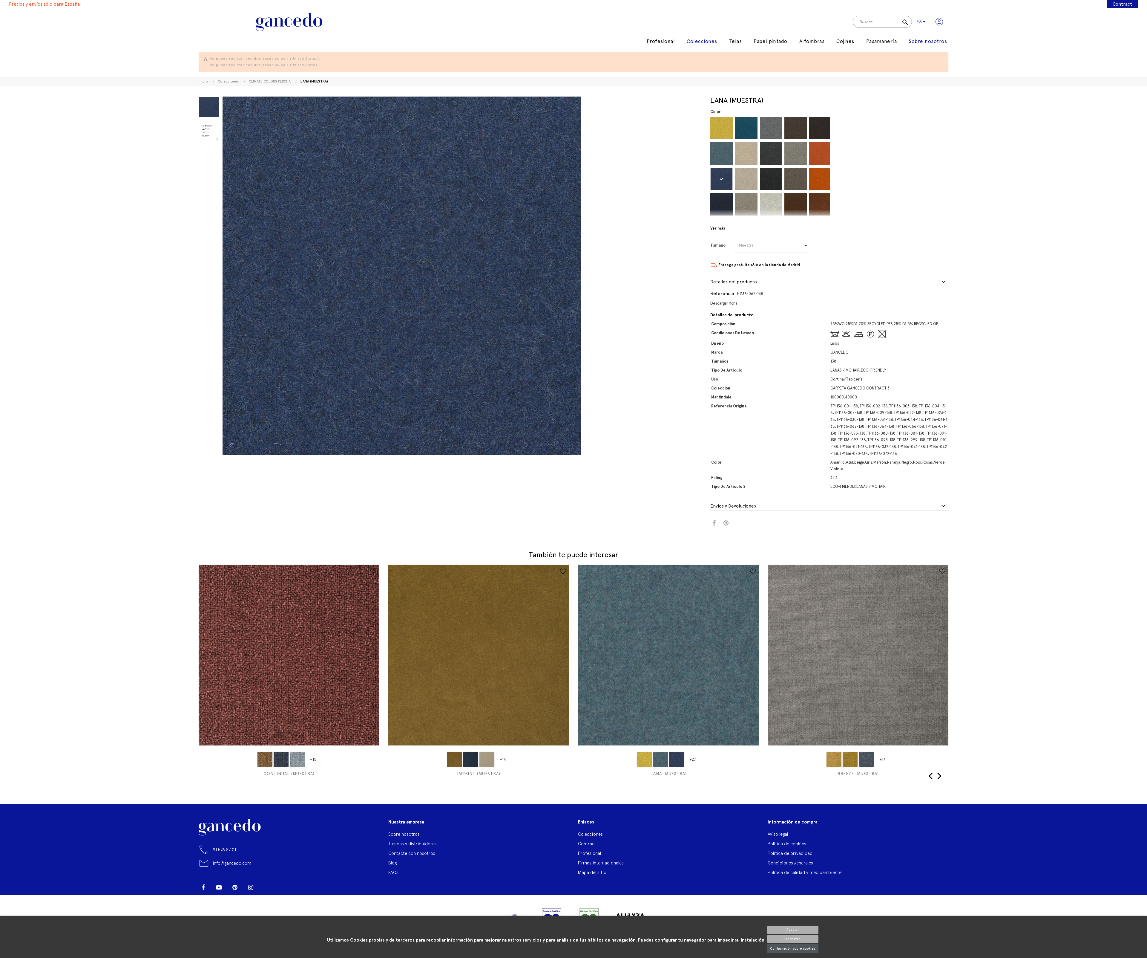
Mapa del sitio (592, 872)
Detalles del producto (733, 282)
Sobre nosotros (404, 834)
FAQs (393, 872)
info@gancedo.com (232, 863)
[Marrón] (795, 128)
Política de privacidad (790, 853)
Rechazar (792, 939)
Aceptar (792, 930)
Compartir (714, 523)
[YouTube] (218, 887)
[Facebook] (203, 887)
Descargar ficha (723, 303)
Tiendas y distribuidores (412, 843)
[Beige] (746, 153)
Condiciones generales (790, 862)
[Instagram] (250, 887)
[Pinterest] (234, 887)
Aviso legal (778, 834)
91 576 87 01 (224, 849)
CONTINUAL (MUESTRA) (289, 773)
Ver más (717, 228)
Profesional (589, 853)
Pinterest (726, 523)
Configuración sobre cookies (792, 949)
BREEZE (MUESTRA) (858, 773)
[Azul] (721, 153)
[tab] (829, 282)
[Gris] (771, 128)
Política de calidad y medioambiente (804, 872)
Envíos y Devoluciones (733, 506)
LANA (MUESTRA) (668, 773)
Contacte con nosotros (411, 853)
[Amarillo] (721, 128)
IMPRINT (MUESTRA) (478, 773)
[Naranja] (820, 153)
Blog (392, 862)
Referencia (722, 293)
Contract (1122, 4)
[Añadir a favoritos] (373, 571)
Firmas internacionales (601, 862)
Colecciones (590, 834)
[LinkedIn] (266, 885)
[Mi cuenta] (939, 22)
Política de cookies (787, 843)
